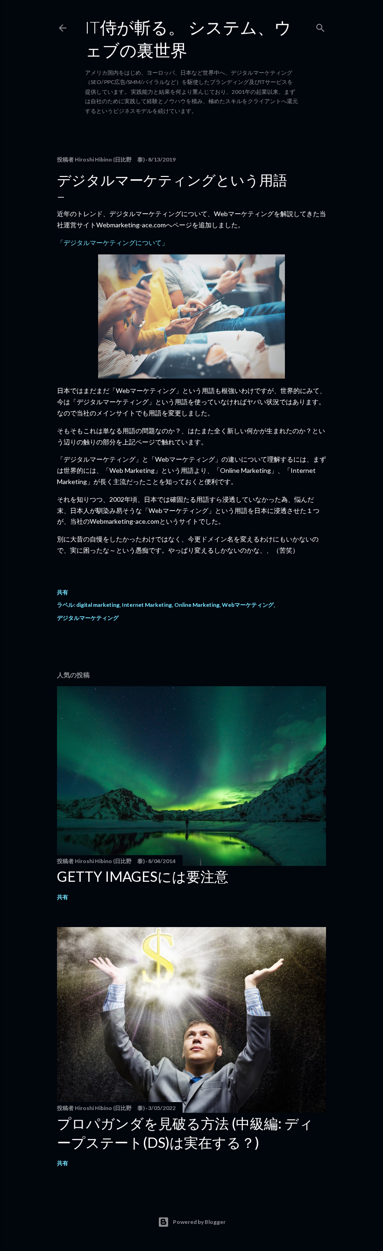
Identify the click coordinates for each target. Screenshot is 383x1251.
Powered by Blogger (199, 1221)
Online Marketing (197, 604)
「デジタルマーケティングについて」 (112, 242)
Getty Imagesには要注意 (142, 876)
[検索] (320, 26)
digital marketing (98, 604)
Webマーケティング (248, 604)
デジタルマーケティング (88, 617)
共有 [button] (62, 592)
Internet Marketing (147, 604)
